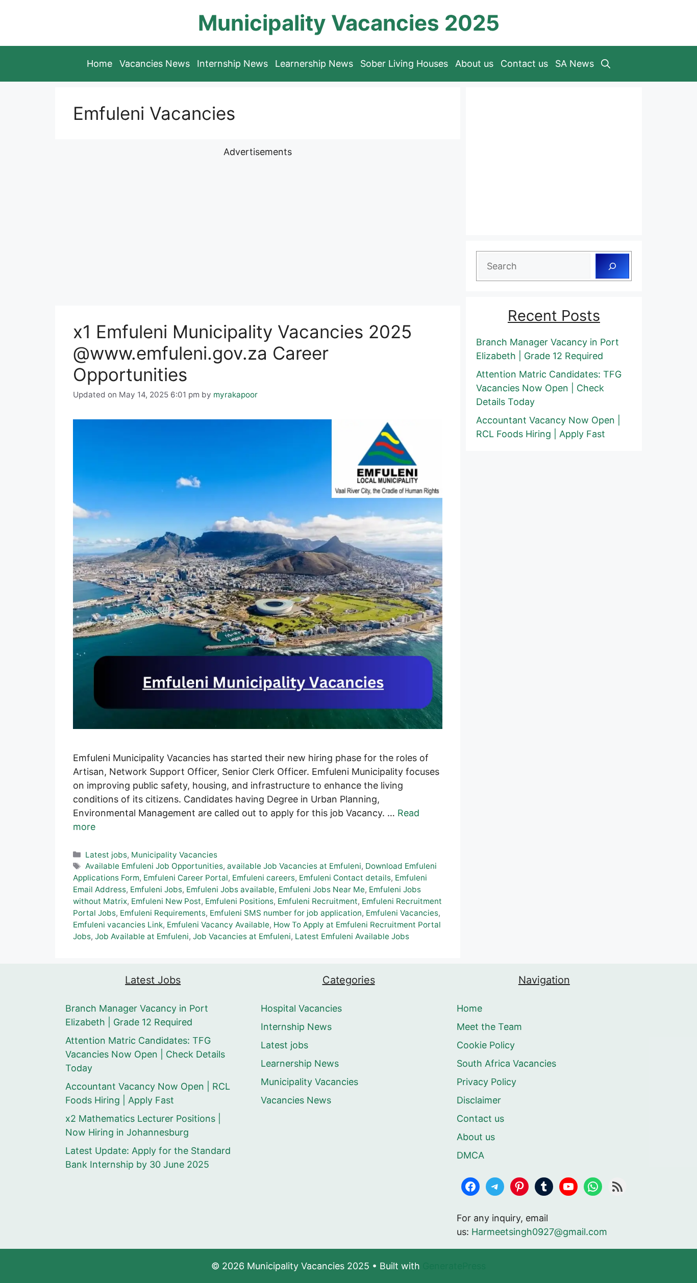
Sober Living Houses (404, 63)
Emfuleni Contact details (345, 878)
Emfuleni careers (263, 878)
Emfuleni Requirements (163, 913)
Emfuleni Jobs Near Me (322, 889)
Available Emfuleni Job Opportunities (154, 866)
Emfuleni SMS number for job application (286, 913)
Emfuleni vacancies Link (118, 924)
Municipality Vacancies (174, 855)
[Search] (612, 266)
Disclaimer (479, 1100)
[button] (606, 64)
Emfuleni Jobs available (230, 889)
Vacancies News (154, 63)
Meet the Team (489, 1026)
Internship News (232, 63)
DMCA (470, 1155)
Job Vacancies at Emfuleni (242, 936)
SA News (574, 63)
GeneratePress (454, 1266)
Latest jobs (106, 855)
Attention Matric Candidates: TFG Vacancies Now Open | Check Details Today (548, 388)
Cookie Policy (486, 1045)
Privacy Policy (486, 1081)
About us (474, 63)
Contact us (524, 63)
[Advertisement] (257, 230)
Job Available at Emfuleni (142, 936)
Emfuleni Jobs (156, 889)
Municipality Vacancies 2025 (349, 23)
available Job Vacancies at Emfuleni (294, 866)
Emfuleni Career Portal (185, 878)
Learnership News (314, 63)
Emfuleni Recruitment (318, 901)
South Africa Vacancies (506, 1063)
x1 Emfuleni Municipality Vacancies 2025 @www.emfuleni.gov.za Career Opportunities (242, 353)
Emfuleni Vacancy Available (218, 924)
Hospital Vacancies (301, 1008)
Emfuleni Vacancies (402, 913)
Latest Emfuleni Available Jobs (352, 936)
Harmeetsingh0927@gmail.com (539, 1231)
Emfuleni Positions (239, 901)
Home (99, 63)
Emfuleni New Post (166, 901)
